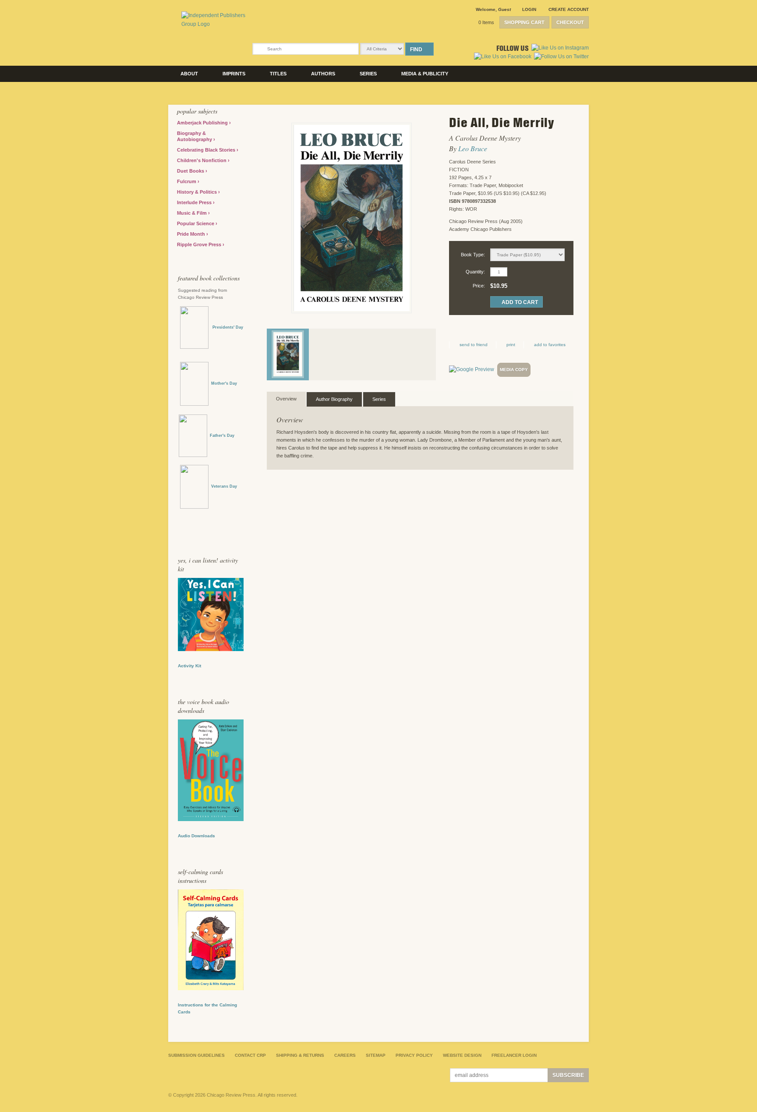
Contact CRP (250, 1055)
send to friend (474, 344)
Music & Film (192, 213)
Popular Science (196, 223)
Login (529, 9)
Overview (286, 398)
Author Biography (334, 399)
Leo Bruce (472, 148)
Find (416, 49)
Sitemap (376, 1055)
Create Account (568, 9)
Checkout (570, 22)
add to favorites (550, 344)
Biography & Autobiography (195, 136)
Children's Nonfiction (202, 160)
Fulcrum (187, 181)
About (189, 73)
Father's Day (222, 435)
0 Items (486, 22)
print (510, 344)
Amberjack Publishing (203, 122)
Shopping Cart (524, 22)
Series (368, 73)
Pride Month (191, 234)
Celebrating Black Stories (207, 149)
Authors (323, 73)
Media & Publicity (424, 73)
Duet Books (191, 171)
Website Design (462, 1055)
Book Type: (473, 254)
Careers (345, 1055)
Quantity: (475, 271)
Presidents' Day (226, 327)
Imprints (234, 73)
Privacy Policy (414, 1055)
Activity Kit (189, 665)
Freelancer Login (514, 1055)
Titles (278, 73)
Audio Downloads (196, 835)
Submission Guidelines (196, 1055)
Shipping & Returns (300, 1055)
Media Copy (514, 369)
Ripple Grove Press (200, 244)
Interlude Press (195, 202)
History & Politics (197, 192)
